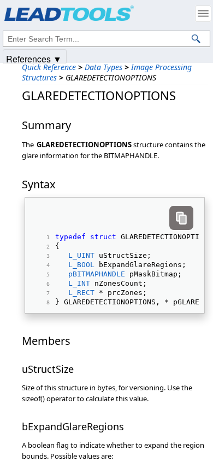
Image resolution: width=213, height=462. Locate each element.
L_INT (79, 283)
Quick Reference (49, 67)
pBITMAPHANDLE (96, 274)
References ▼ (34, 58)
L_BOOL (81, 265)
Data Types (103, 67)
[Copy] (181, 218)
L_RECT (81, 292)
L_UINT (81, 255)
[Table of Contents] (203, 13)
